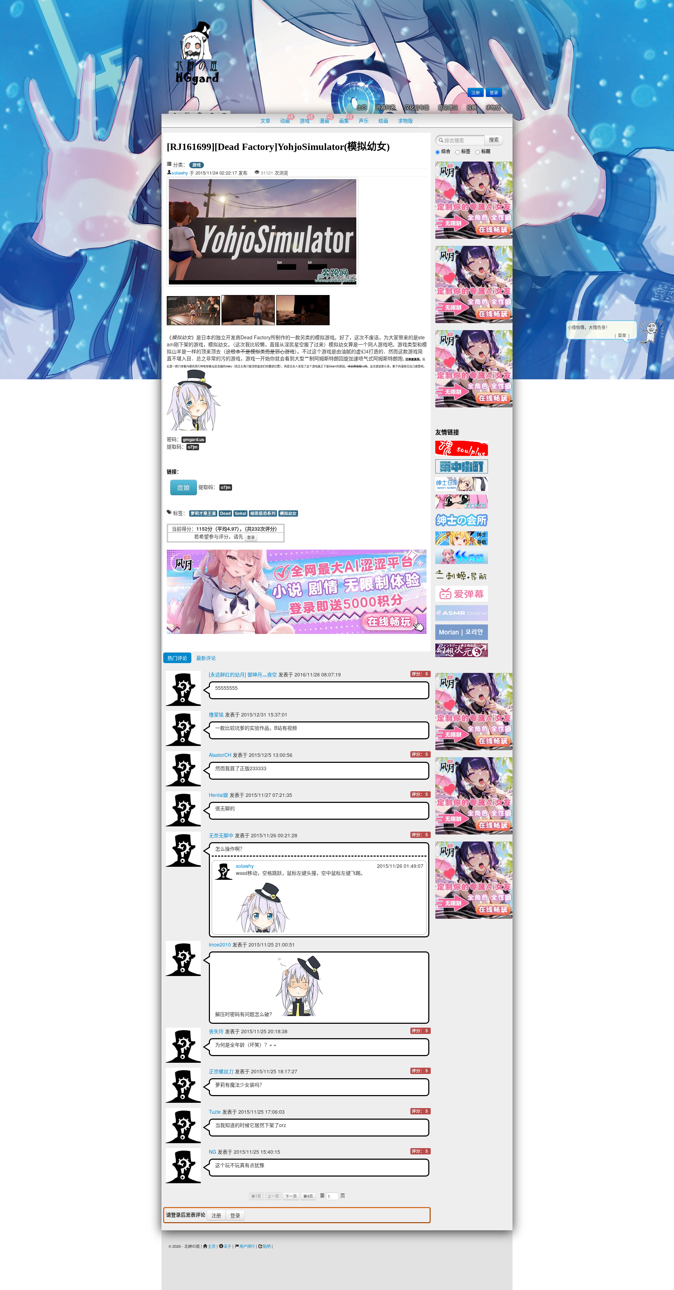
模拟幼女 (288, 513)
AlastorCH (220, 754)
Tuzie (215, 1111)
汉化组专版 (416, 107)
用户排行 (247, 1246)
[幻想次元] (461, 649)
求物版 (493, 107)
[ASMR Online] (461, 612)
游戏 (306, 119)
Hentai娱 (218, 794)
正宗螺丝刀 (221, 1071)
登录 (494, 92)
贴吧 (267, 1246)
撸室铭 (216, 714)
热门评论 (177, 657)
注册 (475, 92)
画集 (345, 119)
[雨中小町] (461, 465)
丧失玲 (216, 1031)
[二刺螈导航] (461, 574)
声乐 (364, 120)
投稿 (472, 107)
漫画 (326, 119)
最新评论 (206, 657)
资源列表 (385, 107)
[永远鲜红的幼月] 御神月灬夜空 (243, 674)
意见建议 (448, 107)
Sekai (240, 513)
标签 (465, 151)
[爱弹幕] (461, 593)
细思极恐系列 (263, 513)
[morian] (461, 631)
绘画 (383, 120)
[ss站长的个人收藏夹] (461, 537)
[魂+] (461, 447)
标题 (485, 151)
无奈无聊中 (221, 835)
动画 (286, 119)
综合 (445, 151)
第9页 (308, 1196)
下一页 (291, 1196)
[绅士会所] (461, 519)
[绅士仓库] (461, 483)
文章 (265, 120)
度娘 (183, 487)
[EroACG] (461, 500)
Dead (225, 513)
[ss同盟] (461, 555)
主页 (361, 107)
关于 (227, 1246)
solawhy (180, 172)
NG (212, 1151)
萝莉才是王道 (203, 513)
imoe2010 (220, 944)
